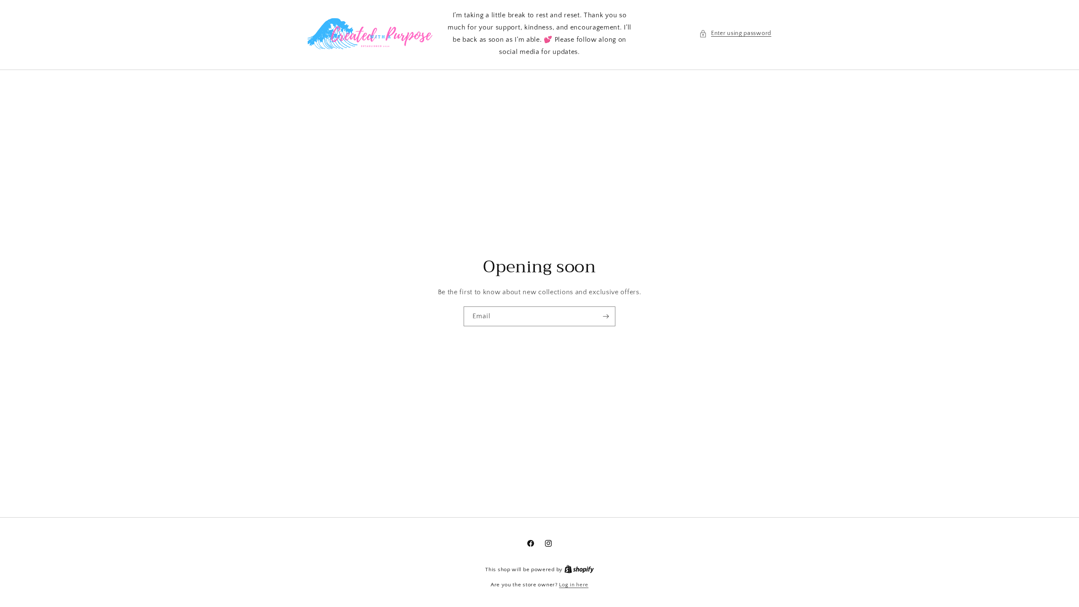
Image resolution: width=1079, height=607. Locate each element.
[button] (735, 33)
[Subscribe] (605, 316)
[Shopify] (579, 569)
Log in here (573, 585)
